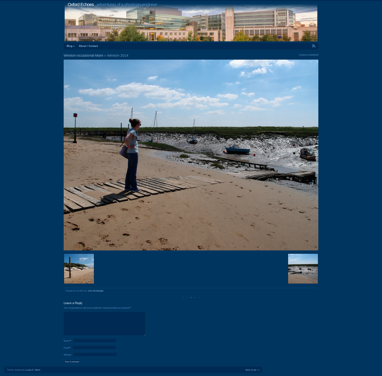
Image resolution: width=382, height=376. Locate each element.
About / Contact (88, 46)
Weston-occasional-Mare (83, 55)
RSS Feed (305, 45)
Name (67, 341)
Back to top (251, 370)
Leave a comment (308, 54)
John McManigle (95, 291)
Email (67, 348)
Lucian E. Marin (32, 370)
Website (67, 355)
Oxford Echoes (81, 4)
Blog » (71, 46)
